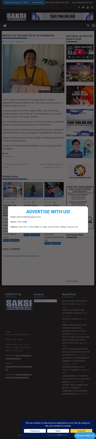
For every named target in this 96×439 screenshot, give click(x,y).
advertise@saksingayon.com (28, 217)
